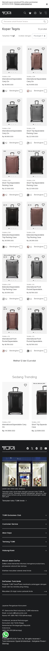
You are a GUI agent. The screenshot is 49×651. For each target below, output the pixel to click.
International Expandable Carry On (12, 80)
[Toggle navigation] (45, 13)
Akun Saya (7, 533)
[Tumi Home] (6, 13)
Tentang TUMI (8, 542)
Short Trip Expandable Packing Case (35, 132)
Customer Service (10, 524)
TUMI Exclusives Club (11, 515)
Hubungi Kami (8, 550)
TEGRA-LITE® (6, 76)
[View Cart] (40, 13)
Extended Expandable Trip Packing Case (11, 236)
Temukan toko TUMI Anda (13, 501)
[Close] (46, 4)
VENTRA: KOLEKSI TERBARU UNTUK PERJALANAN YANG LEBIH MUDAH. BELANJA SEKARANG (20, 4)
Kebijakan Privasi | (39, 641)
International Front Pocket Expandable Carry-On (34, 288)
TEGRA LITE (30, 284)
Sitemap (5, 644)
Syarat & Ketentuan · (23, 641)
